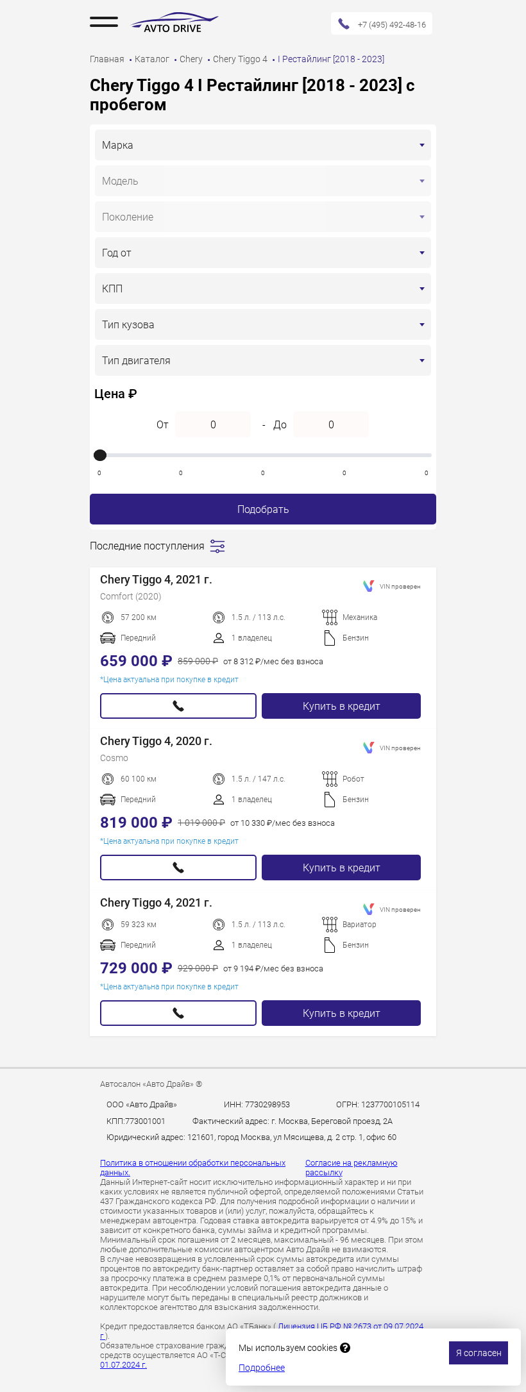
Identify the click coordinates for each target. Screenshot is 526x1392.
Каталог (153, 59)
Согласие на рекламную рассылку (351, 1167)
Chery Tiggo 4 (241, 59)
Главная (108, 59)
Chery (192, 59)
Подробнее (262, 1368)
